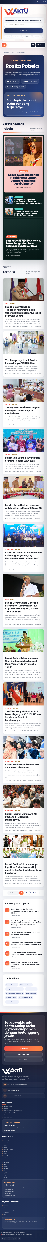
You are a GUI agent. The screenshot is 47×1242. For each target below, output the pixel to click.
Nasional (6, 1141)
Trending (6, 1162)
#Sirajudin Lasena (26, 985)
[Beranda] (4, 45)
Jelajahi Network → (9, 1130)
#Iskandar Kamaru (12, 1002)
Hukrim (5, 1147)
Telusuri (23, 31)
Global (5, 1151)
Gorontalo (8, 1193)
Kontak (6, 1205)
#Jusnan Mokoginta (25, 997)
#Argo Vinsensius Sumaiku (14, 989)
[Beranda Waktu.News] (16, 11)
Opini (5, 1173)
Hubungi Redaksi (23, 1054)
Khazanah (6, 1170)
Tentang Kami (8, 1106)
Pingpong (27, 36)
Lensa (5, 1177)
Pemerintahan (8, 1143)
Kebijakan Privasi (8, 1117)
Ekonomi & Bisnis (8, 1149)
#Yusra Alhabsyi (31, 993)
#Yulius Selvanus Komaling (14, 993)
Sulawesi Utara (9, 1191)
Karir (5, 1214)
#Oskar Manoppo (11, 985)
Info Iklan (6, 1212)
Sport (5, 1166)
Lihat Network (23, 1060)
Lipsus (5, 1164)
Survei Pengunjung (9, 1210)
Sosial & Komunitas (9, 1160)
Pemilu (37, 36)
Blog (5, 1175)
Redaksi (6, 1108)
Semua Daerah (9, 1189)
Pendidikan (7, 1155)
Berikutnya (34, 893)
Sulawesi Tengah (10, 1195)
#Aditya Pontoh (11, 997)
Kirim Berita (24, 1048)
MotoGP (17, 36)
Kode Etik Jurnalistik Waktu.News (13, 1110)
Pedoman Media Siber (10, 1113)
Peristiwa (6, 1158)
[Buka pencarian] (33, 45)
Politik (5, 1145)
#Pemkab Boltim (31, 989)
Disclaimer (7, 1115)
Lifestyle (6, 1168)
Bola (8, 36)
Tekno (5, 1153)
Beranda (6, 52)
